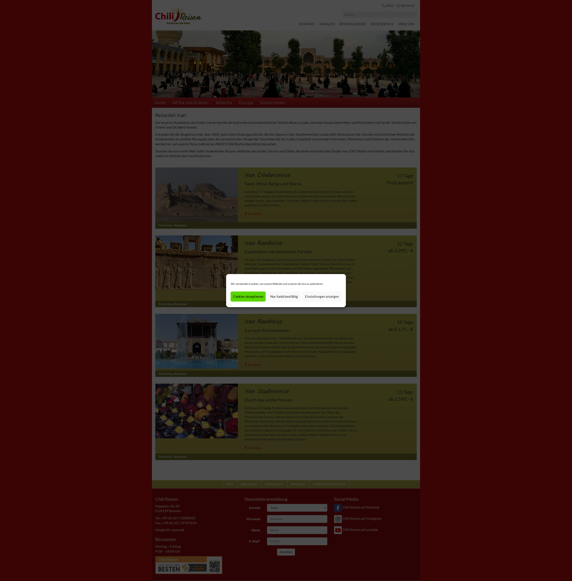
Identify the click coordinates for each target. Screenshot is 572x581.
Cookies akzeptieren (248, 296)
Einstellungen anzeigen (322, 296)
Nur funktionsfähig (284, 296)
